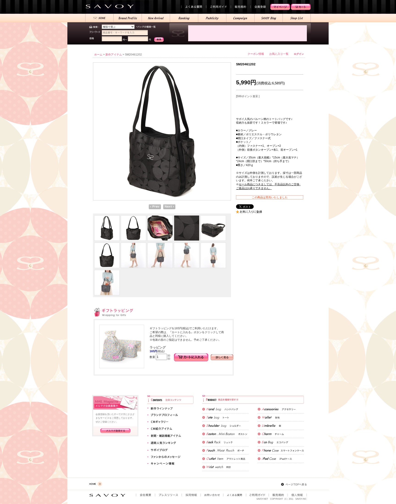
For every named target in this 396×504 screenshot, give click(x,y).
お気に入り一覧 (279, 53)
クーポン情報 (256, 53)
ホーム (98, 54)
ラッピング (158, 347)
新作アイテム (113, 54)
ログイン (299, 54)
